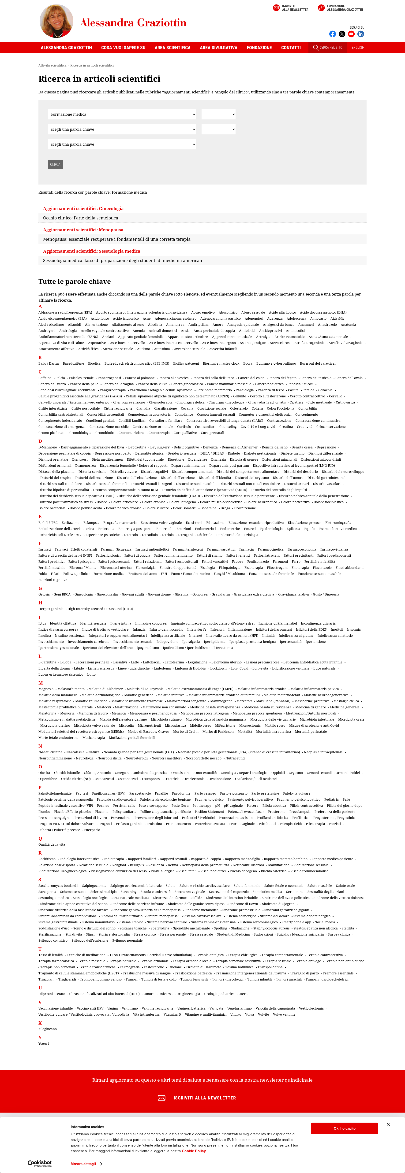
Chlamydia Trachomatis (267, 402)
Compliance (184, 414)
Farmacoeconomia (302, 549)
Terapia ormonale (154, 961)
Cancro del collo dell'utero (213, 378)
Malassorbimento (71, 689)
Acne (147, 318)
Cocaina (187, 408)
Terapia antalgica (210, 955)
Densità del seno (275, 447)
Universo (165, 994)
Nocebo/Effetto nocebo (203, 758)
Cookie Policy (194, 1151)
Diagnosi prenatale (53, 459)
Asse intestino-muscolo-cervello (173, 342)
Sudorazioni (263, 934)
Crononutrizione (132, 432)
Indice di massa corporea (58, 629)
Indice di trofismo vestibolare (105, 629)
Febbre (237, 561)
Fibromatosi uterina (116, 567)
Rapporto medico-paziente (332, 859)
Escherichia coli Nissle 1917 (60, 535)
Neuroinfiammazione (55, 758)
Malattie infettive (171, 695)
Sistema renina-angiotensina (213, 922)
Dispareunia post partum (229, 465)
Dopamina (208, 508)
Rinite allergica (162, 871)
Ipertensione (316, 641)
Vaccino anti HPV (90, 1008)
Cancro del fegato (282, 378)
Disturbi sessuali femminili (106, 483)
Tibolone (175, 967)
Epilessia (293, 528)
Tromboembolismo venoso (101, 979)
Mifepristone (225, 725)
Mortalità (245, 731)
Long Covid (239, 668)
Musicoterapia (93, 737)
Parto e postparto (234, 793)
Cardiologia (245, 390)
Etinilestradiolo (228, 535)
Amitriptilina (198, 324)
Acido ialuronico (126, 318)
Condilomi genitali (100, 420)
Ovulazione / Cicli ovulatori (256, 779)
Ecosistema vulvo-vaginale (161, 522)
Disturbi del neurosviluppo (343, 471)
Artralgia (263, 336)
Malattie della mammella (58, 695)
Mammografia (221, 701)
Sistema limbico (131, 922)
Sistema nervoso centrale (167, 922)
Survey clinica (339, 934)
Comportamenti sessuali (216, 414)
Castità (293, 390)
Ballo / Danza (48, 363)
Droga (225, 508)
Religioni (119, 865)
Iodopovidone (167, 641)
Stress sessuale (201, 934)
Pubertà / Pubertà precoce (59, 830)
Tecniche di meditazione (86, 955)
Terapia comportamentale (282, 955)
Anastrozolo (327, 324)
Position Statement (209, 811)
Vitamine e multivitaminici (205, 1014)
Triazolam (46, 979)
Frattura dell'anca (142, 573)
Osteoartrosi (104, 779)
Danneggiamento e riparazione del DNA (92, 447)
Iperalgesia (191, 641)
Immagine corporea (151, 623)
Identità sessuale (93, 623)
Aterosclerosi (280, 342)
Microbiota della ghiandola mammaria (216, 719)
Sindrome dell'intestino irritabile (232, 897)
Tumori (131, 979)
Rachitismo (47, 859)
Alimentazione (96, 324)
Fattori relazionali (147, 561)
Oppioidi (278, 772)
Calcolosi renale (81, 378)
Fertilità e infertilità (319, 561)
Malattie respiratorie (54, 701)
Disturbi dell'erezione (178, 477)
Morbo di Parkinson (218, 731)
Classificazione (165, 408)
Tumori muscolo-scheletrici (327, 979)
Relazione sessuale (93, 865)
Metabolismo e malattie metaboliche (67, 719)
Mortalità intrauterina (273, 731)
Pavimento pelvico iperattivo (250, 799)
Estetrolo (131, 535)
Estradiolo (150, 535)
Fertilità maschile (51, 567)
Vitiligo (235, 1014)
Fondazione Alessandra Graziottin (345, 7)
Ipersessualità (291, 641)
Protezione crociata (210, 823)
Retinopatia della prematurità (205, 865)
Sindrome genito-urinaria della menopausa (146, 910)
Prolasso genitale (129, 823)
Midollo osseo (200, 725)
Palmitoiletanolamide (55, 793)
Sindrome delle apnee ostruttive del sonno (74, 904)
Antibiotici (247, 330)
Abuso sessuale (253, 312)
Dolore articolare (124, 502)
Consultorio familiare (166, 420)
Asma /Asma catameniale (328, 336)
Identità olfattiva (63, 623)
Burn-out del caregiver (318, 363)
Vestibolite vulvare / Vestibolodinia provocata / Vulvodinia (83, 1014)
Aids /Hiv (337, 318)
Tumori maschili (289, 979)
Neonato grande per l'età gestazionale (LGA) (139, 752)
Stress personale (173, 934)
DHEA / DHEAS (212, 453)
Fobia (42, 573)
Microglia (126, 725)
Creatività (304, 426)
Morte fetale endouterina (58, 737)
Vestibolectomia (311, 1008)
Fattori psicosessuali (114, 561)
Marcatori (244, 701)
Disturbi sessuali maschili (195, 483)
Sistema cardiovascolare (203, 916)
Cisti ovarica (345, 402)
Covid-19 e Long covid (258, 426)
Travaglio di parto (304, 973)
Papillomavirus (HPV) (108, 793)
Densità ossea (302, 447)
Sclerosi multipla (103, 891)
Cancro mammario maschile (229, 384)
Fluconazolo (322, 567)
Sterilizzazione (49, 934)
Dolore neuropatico (261, 502)
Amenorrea (175, 324)
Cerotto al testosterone (268, 396)
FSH (164, 573)
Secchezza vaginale (190, 891)
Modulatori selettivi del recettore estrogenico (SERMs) (81, 731)
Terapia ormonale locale (192, 961)
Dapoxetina (137, 447)
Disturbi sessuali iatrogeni (151, 483)
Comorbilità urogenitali (105, 414)
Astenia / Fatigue (253, 342)
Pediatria (331, 799)
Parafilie (161, 793)
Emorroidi (164, 528)
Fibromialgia (146, 567)
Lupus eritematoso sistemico (60, 674)
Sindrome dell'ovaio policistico (286, 897)
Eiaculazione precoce (304, 522)
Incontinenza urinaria (318, 623)
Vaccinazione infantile (55, 1008)
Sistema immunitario (98, 922)
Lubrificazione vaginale (290, 668)
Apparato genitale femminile (141, 336)
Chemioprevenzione (129, 402)
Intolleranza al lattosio (335, 635)
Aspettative (97, 342)
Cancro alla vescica (174, 378)
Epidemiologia (271, 528)
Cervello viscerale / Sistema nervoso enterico (73, 402)
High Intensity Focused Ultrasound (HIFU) (100, 609)
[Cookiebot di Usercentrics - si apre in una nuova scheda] (39, 1163)
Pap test (82, 793)
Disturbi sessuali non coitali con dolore (249, 483)
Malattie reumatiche (91, 701)
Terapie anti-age (308, 961)
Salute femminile (247, 885)
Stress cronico (145, 934)
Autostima (162, 349)
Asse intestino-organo (219, 342)
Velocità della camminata (275, 1008)
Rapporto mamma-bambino (286, 859)
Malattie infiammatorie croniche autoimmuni (224, 695)
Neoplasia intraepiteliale (323, 752)
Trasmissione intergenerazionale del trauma (251, 973)
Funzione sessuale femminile (271, 573)
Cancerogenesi (109, 378)
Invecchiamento (51, 641)
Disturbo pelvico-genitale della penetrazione (314, 496)
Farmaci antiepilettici (152, 549)
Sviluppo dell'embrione (89, 940)
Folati (55, 573)
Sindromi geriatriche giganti (286, 910)
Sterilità (348, 928)
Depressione (326, 447)
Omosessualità (206, 772)
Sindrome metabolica (201, 910)
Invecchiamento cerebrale (88, 641)
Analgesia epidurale (243, 324)
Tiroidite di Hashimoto (203, 967)
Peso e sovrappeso (153, 805)
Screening (129, 891)
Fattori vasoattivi (215, 561)
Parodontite (181, 793)
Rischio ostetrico (273, 871)
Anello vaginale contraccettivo (105, 330)
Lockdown (218, 668)
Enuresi (250, 528)
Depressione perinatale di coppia (64, 453)
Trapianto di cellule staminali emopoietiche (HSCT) (78, 973)
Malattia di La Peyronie (145, 689)
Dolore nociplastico (329, 502)
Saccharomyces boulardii (58, 885)
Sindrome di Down (243, 904)
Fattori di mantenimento (173, 555)
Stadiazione (240, 928)
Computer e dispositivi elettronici (265, 414)
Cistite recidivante (118, 408)
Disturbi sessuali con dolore (60, 483)
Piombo (44, 811)
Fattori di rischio (209, 555)
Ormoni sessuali (319, 772)
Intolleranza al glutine (296, 635)
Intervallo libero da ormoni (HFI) (232, 635)
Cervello (335, 396)
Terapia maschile (91, 961)
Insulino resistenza (70, 635)
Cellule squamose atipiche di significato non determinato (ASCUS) (177, 396)
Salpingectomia (94, 885)
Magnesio (45, 689)
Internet (195, 635)
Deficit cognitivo (186, 447)
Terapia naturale (122, 961)
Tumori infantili (259, 979)
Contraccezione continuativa (318, 420)
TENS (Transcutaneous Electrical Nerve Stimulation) (150, 955)
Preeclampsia (300, 811)
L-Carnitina (47, 662)
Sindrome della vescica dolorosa (339, 897)
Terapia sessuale (278, 961)
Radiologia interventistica (80, 859)
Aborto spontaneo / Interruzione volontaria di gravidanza (141, 312)
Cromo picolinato (51, 432)
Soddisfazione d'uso (53, 928)
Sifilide (196, 897)
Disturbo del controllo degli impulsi (279, 490)
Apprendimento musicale (232, 336)
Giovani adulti (133, 594)
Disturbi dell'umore (288, 477)
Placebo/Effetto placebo (72, 811)
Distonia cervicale (92, 471)
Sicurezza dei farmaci (170, 897)
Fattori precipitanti (298, 555)
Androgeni (46, 330)
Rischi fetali (187, 871)
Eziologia (251, 535)
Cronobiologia (80, 432)
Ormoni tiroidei (348, 772)
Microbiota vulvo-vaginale (94, 725)
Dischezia (218, 459)
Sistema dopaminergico (311, 916)
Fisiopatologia (229, 567)
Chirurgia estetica (190, 402)
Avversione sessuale (189, 349)
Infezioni (217, 629)
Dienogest (80, 459)
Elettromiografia (338, 522)
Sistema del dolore (274, 916)
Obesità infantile (67, 772)
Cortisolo (184, 426)
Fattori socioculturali (181, 561)
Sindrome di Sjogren (278, 904)
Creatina (286, 426)
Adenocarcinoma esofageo (175, 318)
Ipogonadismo (148, 647)
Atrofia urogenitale (309, 342)
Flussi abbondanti (350, 567)
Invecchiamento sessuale (133, 641)
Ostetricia (172, 779)
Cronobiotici (105, 432)
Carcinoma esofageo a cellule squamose (161, 390)
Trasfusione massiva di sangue (147, 973)
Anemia (139, 330)
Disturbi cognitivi (154, 471)
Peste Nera (180, 805)
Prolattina (154, 823)
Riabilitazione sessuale (311, 865)
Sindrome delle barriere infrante (138, 904)
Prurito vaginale (242, 823)
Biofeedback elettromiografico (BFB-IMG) (137, 363)
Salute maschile (320, 885)
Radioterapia (114, 859)
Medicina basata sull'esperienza (215, 707)
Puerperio (92, 830)
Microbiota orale (351, 719)
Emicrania (106, 528)
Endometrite (230, 528)
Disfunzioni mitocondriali (321, 459)
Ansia (185, 330)
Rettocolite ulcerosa (248, 865)
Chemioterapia (160, 402)
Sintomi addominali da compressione (67, 916)
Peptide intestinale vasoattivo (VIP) (65, 805)
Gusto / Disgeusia (326, 594)
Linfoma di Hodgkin (190, 668)
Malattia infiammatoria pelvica (314, 689)
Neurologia (85, 758)
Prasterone (276, 811)
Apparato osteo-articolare (188, 336)
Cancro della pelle (84, 384)
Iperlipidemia (214, 641)
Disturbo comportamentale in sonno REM (125, 490)
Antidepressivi (270, 330)
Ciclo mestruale (320, 402)
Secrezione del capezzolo (229, 891)
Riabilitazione (278, 865)
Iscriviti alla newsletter (295, 7)
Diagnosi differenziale (325, 453)
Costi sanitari (205, 426)
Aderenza (275, 318)
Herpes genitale (51, 609)
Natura (94, 752)
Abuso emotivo (203, 312)
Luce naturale (324, 668)
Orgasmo (296, 772)
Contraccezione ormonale (153, 426)
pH (217, 805)
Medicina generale (345, 707)
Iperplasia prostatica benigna (252, 641)
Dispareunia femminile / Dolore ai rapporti (133, 465)
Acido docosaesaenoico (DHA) (323, 312)
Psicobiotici (267, 823)
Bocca (247, 363)
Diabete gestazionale (260, 453)
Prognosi (105, 823)
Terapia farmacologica (56, 961)
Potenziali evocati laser (246, 811)
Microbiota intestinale (317, 719)
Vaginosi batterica (191, 1008)
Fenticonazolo (258, 561)
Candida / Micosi (300, 384)
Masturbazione (127, 707)
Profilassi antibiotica (272, 817)
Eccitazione (70, 522)
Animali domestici (163, 330)
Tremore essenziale (338, 973)
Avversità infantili (223, 349)
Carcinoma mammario (214, 390)
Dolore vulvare (157, 508)
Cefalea (308, 390)
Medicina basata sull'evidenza (267, 707)
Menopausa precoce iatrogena (205, 713)
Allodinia (155, 324)
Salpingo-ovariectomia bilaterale (136, 885)
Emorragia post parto (135, 528)
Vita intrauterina (146, 1014)
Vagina (112, 1008)
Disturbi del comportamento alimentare (248, 471)
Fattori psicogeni (81, 561)
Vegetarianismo (239, 1008)
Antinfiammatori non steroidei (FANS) (68, 336)
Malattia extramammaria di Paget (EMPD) (200, 689)
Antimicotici (295, 330)
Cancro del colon (251, 378)
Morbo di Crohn (186, 731)
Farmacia (246, 549)
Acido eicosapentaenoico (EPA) (62, 318)
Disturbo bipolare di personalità (63, 490)
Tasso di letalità (50, 955)
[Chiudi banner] (388, 1124)
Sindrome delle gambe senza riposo (196, 904)
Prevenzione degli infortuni (156, 817)
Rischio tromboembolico (309, 871)
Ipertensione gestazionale (58, 647)
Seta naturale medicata (130, 897)
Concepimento (306, 414)
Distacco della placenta (56, 471)
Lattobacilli (152, 662)
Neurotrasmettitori (167, 758)
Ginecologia (84, 594)
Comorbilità (307, 408)
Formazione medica (109, 573)
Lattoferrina (174, 662)
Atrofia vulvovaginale (346, 342)
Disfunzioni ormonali (54, 465)
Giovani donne (159, 594)
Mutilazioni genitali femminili (132, 737)
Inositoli (337, 629)
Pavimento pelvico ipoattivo (298, 799)
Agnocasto (318, 318)
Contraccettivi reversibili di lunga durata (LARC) (225, 420)
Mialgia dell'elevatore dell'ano (123, 719)
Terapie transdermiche (97, 967)
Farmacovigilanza (334, 549)
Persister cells (124, 805)
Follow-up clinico (76, 573)
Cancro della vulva (152, 384)
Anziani (108, 336)
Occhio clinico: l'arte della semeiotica (80, 218)
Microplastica (175, 725)
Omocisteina (181, 772)
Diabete (234, 453)
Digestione (176, 459)
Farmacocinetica (271, 549)
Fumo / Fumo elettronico (190, 573)
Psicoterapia (315, 823)
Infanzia (139, 629)
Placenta (102, 811)
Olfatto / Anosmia (97, 772)
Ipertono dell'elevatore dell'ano (108, 647)
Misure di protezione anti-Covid (314, 725)
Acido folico (100, 318)
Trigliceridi (67, 979)
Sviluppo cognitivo (53, 940)
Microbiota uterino (55, 725)
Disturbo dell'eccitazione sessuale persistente (239, 496)
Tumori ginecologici (227, 979)
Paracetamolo (140, 793)
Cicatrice (297, 402)
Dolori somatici (184, 508)
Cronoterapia (159, 432)
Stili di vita (73, 934)
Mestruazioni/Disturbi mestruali (311, 713)
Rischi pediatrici (213, 871)
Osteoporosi (151, 779)
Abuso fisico (228, 312)
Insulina (44, 635)
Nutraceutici (235, 758)
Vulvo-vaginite (284, 1014)
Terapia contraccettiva (325, 955)
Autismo (143, 349)
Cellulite (239, 396)
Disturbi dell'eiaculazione (137, 477)
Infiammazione (240, 629)
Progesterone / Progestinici (334, 817)
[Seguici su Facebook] (332, 33)
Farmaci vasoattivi (221, 549)
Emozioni (183, 528)
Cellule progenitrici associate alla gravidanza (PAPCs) (80, 396)
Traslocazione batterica (193, 973)
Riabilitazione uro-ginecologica (62, 871)
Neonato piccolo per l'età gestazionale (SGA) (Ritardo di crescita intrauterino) (239, 752)
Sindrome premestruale (241, 910)
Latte (135, 662)
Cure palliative (185, 432)
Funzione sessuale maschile (319, 573)
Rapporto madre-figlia (242, 859)
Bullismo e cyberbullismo (276, 363)
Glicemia (181, 594)
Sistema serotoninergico (259, 922)
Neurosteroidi (137, 758)
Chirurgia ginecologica (226, 402)
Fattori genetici (238, 555)
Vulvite (263, 1014)
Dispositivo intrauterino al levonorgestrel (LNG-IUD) (294, 465)
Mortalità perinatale (311, 731)
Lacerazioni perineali (92, 662)
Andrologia (68, 330)
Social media (325, 922)
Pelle (346, 799)
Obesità (44, 772)
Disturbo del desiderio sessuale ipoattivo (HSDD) (76, 496)
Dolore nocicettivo (295, 502)
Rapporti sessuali (173, 859)
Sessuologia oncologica (91, 897)
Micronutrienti (149, 725)
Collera (257, 408)
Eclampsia (91, 522)
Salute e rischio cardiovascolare (205, 885)
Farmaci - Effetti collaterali (76, 549)
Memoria (67, 713)
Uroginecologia (188, 994)
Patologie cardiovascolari (116, 799)
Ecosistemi (194, 522)
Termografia (130, 967)
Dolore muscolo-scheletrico (221, 502)
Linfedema (162, 668)
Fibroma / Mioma (82, 567)
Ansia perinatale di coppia (214, 330)
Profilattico (300, 817)
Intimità (268, 635)
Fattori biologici (108, 555)
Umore (149, 994)
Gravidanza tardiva (293, 594)
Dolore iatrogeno (182, 502)
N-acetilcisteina (50, 752)
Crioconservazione (331, 426)
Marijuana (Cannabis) (273, 701)
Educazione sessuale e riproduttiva (256, 522)
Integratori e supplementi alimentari (118, 635)
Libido (79, 668)
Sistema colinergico (241, 916)
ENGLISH (358, 47)
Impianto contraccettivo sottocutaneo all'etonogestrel (213, 623)
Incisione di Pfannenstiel (278, 623)
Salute (171, 885)
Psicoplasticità (291, 823)
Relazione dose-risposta (56, 865)
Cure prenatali (212, 432)
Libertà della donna (54, 668)
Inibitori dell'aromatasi (274, 629)
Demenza (210, 447)
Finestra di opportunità (178, 567)
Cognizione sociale (211, 408)
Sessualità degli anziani (326, 891)
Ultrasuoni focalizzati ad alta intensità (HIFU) (104, 994)
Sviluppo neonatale (127, 940)
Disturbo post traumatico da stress (65, 502)
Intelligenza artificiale (168, 635)
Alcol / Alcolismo (51, 324)
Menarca (119, 713)
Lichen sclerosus (101, 668)
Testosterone (154, 967)
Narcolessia (75, 752)
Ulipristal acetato (51, 994)
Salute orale (345, 885)
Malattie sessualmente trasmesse (137, 701)
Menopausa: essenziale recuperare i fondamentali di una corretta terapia (117, 239)
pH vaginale (233, 805)
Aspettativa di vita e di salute (61, 342)
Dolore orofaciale (52, 508)
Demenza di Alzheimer (240, 447)
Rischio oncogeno (243, 871)
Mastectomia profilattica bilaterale (65, 707)
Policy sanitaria (124, 811)
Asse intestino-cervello (127, 342)
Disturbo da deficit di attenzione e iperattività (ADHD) (204, 490)
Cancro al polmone (140, 378)
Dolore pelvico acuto (86, 508)
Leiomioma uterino (226, 662)
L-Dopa (65, 662)
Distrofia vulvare (123, 471)
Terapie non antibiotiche (344, 961)
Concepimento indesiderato (60, 420)
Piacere (253, 805)
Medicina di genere (310, 707)
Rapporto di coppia (206, 859)
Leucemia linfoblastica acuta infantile (312, 662)
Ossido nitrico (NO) (76, 779)
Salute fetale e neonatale (284, 885)
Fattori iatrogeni (267, 555)
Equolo (309, 528)
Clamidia (143, 408)
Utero (243, 994)
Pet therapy (202, 805)
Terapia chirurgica (243, 955)
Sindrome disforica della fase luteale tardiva (73, 910)
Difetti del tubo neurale (145, 459)
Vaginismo (130, 1008)
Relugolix (137, 865)
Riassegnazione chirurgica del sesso (119, 871)
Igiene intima (120, 623)
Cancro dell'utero (52, 384)
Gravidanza (221, 594)
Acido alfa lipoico (282, 312)
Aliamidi (74, 324)
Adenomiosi (254, 318)
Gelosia (44, 594)
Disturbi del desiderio (301, 471)
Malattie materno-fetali (282, 695)
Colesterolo (239, 408)
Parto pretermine (265, 793)
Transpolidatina (270, 967)
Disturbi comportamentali (192, 471)
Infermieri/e (196, 629)
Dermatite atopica (149, 453)
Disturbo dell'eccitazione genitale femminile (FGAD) (159, 496)
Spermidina (160, 928)
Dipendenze (197, 459)
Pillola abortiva (274, 805)
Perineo (103, 805)
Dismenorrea (85, 465)
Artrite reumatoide (289, 336)
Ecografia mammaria (120, 522)
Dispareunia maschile (188, 465)
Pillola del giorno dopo (344, 805)
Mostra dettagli (83, 1164)
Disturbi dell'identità (215, 477)
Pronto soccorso (178, 823)
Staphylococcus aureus (271, 928)
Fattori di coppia (137, 555)
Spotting (220, 928)
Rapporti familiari (142, 859)
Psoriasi (335, 823)
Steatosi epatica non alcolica (315, 928)
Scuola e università (156, 891)
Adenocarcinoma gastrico (220, 318)
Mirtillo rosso (275, 725)
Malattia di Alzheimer (106, 689)
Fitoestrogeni (277, 567)
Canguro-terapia (113, 390)
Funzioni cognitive (52, 579)
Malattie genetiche (139, 695)
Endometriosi (205, 528)
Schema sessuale (73, 891)
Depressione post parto (113, 453)
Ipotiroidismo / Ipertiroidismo (186, 647)
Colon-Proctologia (280, 408)
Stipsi (90, 934)
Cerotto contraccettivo (307, 396)
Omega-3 (122, 772)
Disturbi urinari (296, 483)
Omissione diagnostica (150, 772)
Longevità (260, 668)
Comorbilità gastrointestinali (60, 414)
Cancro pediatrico (269, 384)
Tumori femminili (194, 979)
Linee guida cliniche (134, 668)
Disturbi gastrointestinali (327, 477)
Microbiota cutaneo (166, 719)
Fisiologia (207, 567)
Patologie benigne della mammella (65, 799)
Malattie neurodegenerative (326, 695)
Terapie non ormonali (57, 967)
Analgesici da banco (278, 324)
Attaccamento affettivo (56, 349)
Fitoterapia (300, 567)
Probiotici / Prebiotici (198, 817)
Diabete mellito (292, 453)
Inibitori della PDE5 (311, 629)
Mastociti (104, 707)
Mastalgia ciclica (346, 701)
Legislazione (197, 662)
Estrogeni (185, 535)
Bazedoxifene (73, 363)
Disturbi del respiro (55, 477)
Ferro (296, 561)
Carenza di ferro (271, 390)
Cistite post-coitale (85, 408)
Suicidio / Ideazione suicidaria (300, 934)
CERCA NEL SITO (330, 47)
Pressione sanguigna (54, 817)
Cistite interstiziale (53, 408)
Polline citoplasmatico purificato (165, 811)
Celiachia (325, 390)
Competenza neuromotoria (149, 414)
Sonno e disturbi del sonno (94, 928)
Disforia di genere (244, 459)
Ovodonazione (220, 779)
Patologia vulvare (297, 793)
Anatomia (348, 324)
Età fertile (204, 535)
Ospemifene (47, 779)
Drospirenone (245, 508)
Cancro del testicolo (315, 378)
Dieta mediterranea (107, 459)
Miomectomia (250, 725)
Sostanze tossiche (133, 928)
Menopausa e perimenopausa (153, 713)
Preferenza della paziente (335, 811)
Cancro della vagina (118, 384)
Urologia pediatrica (219, 994)
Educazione (215, 522)
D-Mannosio (47, 447)
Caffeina (45, 378)
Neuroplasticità (110, 758)
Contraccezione (279, 420)
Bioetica (94, 363)
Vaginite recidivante (157, 1008)
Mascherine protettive (312, 701)
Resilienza (156, 865)
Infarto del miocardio (166, 629)
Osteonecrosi (128, 779)
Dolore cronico (153, 502)
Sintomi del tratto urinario (121, 916)
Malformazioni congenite (186, 701)
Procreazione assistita (236, 817)
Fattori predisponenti (334, 555)
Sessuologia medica (53, 897)
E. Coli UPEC (48, 522)
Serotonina (295, 891)
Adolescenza (296, 318)
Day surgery (160, 447)
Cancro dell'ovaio (349, 378)
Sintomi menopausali (163, 916)
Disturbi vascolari (327, 483)
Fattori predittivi (51, 561)
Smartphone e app (296, 922)
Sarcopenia (47, 891)
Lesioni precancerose (262, 662)
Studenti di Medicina (233, 934)
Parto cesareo (205, 793)
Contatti (291, 47)
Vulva (249, 1014)
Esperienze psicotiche (103, 535)
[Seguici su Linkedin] (360, 33)
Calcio (60, 378)
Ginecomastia (107, 594)
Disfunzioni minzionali (279, 459)
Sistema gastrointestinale (58, 922)
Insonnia (354, 629)
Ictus (42, 623)
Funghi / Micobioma (229, 573)
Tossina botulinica (239, 967)
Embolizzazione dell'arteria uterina (66, 528)
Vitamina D (172, 1014)
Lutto (91, 674)
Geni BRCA (62, 594)
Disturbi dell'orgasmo (252, 477)
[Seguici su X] (341, 33)
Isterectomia (223, 647)
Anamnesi (306, 324)
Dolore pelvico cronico (123, 508)
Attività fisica (88, 349)
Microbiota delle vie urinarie (273, 719)
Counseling (228, 426)
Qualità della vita (51, 844)
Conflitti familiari (132, 420)
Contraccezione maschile (109, 426)
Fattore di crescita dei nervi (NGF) (65, 555)
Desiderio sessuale (182, 453)
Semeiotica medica (267, 891)
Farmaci (44, 549)
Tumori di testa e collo (158, 979)
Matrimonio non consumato (164, 707)
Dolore (102, 502)
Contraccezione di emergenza (62, 426)
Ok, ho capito (345, 1128)
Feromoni (280, 561)
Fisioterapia (253, 567)
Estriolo (168, 535)
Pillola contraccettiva (306, 805)
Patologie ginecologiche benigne (165, 799)
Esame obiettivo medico (338, 528)
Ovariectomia (194, 779)
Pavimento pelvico (209, 799)
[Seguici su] (351, 33)
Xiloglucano (47, 1029)
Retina (173, 865)
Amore (218, 324)
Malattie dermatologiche (101, 695)
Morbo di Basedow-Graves (148, 731)
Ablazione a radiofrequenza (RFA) (65, 312)
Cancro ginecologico (187, 384)
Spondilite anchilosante (191, 928)
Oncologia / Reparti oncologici (244, 772)
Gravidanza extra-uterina (254, 594)
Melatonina (47, 713)
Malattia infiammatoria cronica (261, 689)
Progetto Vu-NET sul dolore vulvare (66, 823)
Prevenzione (121, 817)
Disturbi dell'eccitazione (94, 477)
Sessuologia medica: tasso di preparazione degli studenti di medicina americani (123, 260)
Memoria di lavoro (93, 713)
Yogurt (43, 1043)
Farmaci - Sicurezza (116, 549)
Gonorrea (200, 594)
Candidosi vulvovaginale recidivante (67, 390)
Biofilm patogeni (186, 363)
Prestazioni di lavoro (91, 817)
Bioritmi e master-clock (221, 363)
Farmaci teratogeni (188, 549)
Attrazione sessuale (118, 349)
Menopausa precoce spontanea (257, 713)
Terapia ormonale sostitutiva (238, 961)
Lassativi (120, 662)
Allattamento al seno (128, 324)
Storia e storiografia (114, 934)
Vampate (216, 1008)
